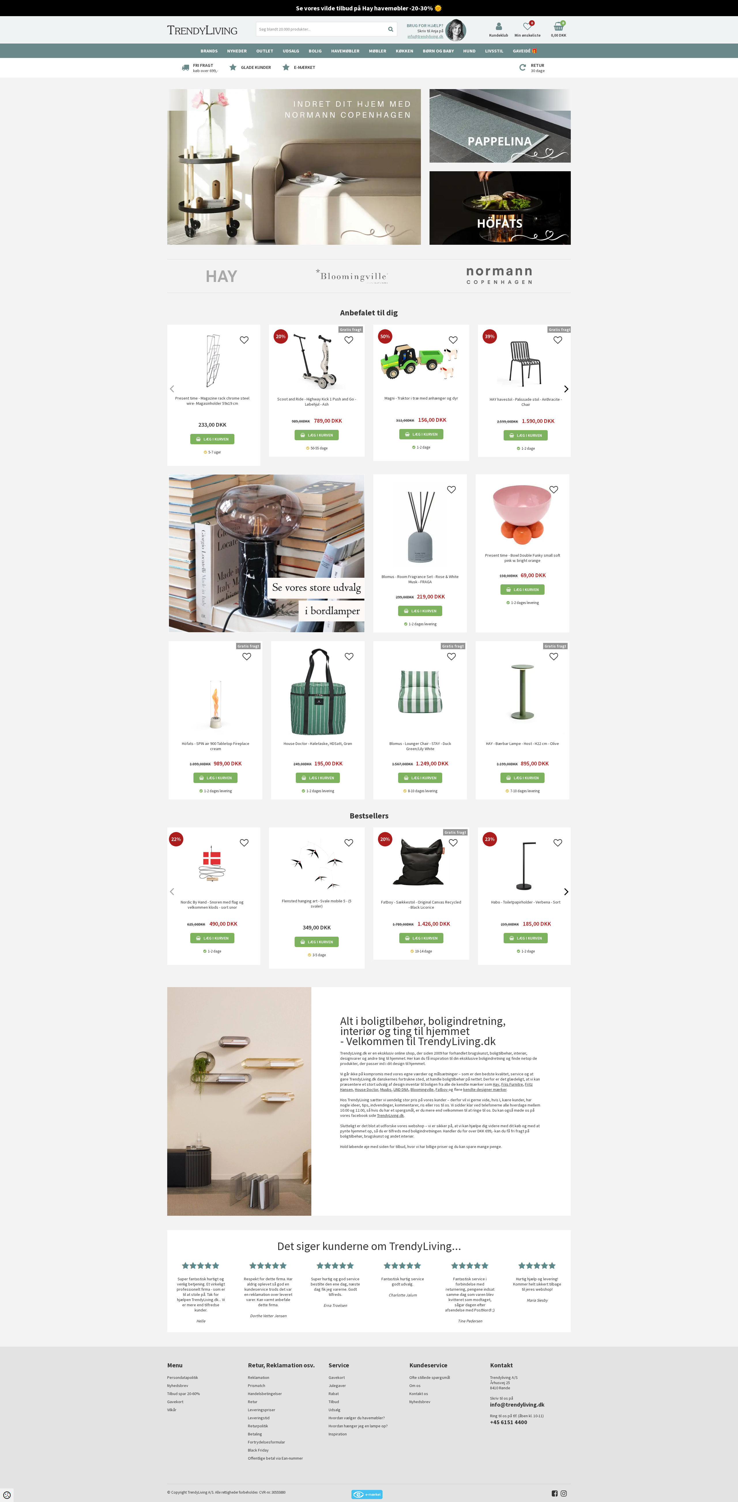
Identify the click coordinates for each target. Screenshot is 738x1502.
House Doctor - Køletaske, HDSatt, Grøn (318, 743)
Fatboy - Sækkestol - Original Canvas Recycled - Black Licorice (421, 904)
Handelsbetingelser (265, 1393)
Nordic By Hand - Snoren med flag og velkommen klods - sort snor (212, 904)
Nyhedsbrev (177, 1385)
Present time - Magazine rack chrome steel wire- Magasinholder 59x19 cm (212, 401)
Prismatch (256, 1385)
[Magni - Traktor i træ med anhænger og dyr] (421, 381)
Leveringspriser (261, 1409)
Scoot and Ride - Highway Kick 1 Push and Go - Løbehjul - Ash (316, 401)
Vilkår (171, 1409)
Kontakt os (418, 1393)
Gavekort (175, 1401)
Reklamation (258, 1377)
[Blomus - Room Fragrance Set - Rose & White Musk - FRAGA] (420, 524)
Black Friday (258, 1450)
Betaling (255, 1434)
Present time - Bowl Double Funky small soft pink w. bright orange (522, 558)
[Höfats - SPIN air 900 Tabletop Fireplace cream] (215, 691)
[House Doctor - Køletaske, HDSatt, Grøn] (318, 691)
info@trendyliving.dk (425, 36)
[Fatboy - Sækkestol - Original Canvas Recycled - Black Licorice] (421, 891)
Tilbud (334, 1401)
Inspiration (338, 1434)
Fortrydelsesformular (266, 1442)
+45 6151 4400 (508, 1422)
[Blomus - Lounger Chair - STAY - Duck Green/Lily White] (420, 691)
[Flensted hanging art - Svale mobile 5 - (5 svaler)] (317, 864)
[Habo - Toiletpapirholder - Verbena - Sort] (526, 891)
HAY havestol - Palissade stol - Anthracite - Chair (526, 402)
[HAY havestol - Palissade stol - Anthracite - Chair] (526, 388)
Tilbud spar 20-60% (183, 1393)
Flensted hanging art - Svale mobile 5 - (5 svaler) (316, 903)
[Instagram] (562, 1494)
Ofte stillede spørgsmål (429, 1377)
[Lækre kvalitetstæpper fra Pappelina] (500, 125)
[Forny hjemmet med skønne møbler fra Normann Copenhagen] (294, 166)
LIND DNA (401, 1089)
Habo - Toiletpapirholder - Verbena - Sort (525, 902)
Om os (415, 1385)
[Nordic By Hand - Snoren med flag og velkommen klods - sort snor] (212, 891)
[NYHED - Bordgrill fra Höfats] (500, 207)
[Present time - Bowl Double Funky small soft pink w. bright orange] (522, 513)
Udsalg (334, 1409)
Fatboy (442, 1089)
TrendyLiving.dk (390, 1115)
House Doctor (366, 1089)
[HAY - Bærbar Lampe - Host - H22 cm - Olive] (522, 691)
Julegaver (337, 1385)
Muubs (385, 1089)
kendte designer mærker (485, 1089)
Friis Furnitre (512, 1084)
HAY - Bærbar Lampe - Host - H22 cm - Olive (522, 743)
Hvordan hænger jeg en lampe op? (358, 1425)
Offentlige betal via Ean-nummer (275, 1458)
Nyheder (237, 51)
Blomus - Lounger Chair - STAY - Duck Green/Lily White (420, 746)
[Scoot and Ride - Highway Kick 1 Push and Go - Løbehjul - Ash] (317, 388)
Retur (252, 1401)
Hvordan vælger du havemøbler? (357, 1417)
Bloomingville (422, 1089)
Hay (496, 1084)
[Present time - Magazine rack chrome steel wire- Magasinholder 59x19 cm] (212, 361)
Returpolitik (258, 1425)
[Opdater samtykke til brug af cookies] (7, 1495)
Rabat (334, 1393)
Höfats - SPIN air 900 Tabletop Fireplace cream (215, 746)
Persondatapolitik (182, 1377)
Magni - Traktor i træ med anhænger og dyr (421, 398)
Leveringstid (259, 1417)
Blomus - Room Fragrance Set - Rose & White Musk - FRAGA (420, 579)
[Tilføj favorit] (244, 341)
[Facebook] (553, 1494)
